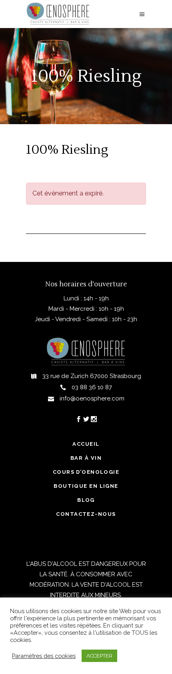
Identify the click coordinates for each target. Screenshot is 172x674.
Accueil (85, 444)
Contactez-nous (86, 514)
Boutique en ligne (86, 486)
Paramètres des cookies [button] (44, 655)
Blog (86, 500)
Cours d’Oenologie (86, 472)
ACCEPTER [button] (99, 656)
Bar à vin (86, 458)
